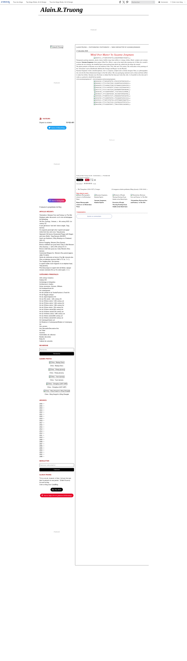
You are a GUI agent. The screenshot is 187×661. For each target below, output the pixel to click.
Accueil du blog (44, 482)
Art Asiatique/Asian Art (46, 288)
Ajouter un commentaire (94, 216)
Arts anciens (43, 326)
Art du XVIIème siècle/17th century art (51, 311)
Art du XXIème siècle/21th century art (51, 318)
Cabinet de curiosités (46, 341)
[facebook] (120, 2)
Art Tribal (42, 330)
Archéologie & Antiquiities (47, 282)
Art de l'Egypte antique (46, 295)
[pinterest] (127, 2)
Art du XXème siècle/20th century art (51, 316)
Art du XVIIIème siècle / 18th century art (52, 313)
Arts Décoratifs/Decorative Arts (49, 328)
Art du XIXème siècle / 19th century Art (51, 305)
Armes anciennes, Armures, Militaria (50, 286)
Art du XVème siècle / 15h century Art (51, 307)
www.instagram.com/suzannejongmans (104, 79)
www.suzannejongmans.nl (83, 79)
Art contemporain (44, 290)
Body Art (42, 339)
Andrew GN (43, 280)
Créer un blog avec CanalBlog (48, 484)
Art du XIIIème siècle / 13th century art (51, 301)
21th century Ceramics (46, 278)
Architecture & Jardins (46, 284)
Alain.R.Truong (81, 47)
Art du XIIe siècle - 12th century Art (50, 299)
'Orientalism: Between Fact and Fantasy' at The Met (55, 215)
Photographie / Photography (99, 47)
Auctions (42, 332)
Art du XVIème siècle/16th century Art (51, 309)
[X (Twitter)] (123, 2)
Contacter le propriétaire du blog (50, 207)
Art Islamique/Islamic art (47, 320)
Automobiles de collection (47, 335)
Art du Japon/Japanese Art (47, 297)
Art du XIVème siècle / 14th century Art (51, 303)
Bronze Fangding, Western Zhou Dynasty (52, 242)
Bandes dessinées (45, 337)
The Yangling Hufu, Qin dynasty (49, 261)
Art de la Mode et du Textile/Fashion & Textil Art (54, 292)
